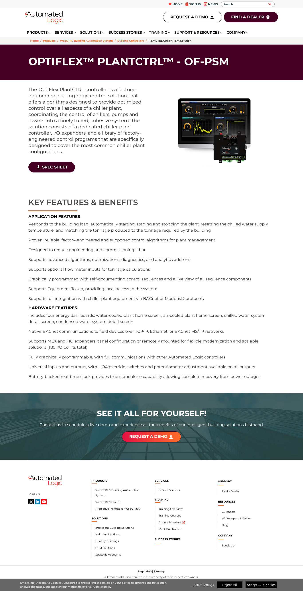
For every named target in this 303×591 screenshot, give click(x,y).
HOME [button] (175, 4)
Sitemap (159, 571)
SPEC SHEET (52, 167)
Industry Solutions (107, 534)
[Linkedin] (38, 501)
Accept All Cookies (261, 585)
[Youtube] (44, 501)
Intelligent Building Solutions (114, 527)
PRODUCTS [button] (37, 32)
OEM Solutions (105, 548)
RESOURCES (226, 501)
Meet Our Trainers (170, 529)
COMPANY (225, 535)
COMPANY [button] (236, 32)
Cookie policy (102, 586)
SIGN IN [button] (193, 4)
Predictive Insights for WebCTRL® (118, 508)
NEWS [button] (210, 4)
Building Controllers (130, 40)
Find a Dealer (230, 491)
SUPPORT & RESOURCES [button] (197, 32)
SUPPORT (225, 481)
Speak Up (228, 545)
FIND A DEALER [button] (251, 17)
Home (34, 40)
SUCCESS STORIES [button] (125, 32)
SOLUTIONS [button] (91, 32)
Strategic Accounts (108, 554)
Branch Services (169, 490)
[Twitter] (31, 501)
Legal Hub (145, 571)
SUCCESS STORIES (168, 539)
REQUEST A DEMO (151, 437)
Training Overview (171, 509)
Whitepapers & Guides (236, 518)
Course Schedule (172, 522)
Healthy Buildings (107, 541)
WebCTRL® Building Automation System (117, 492)
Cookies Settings (203, 585)
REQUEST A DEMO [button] (192, 17)
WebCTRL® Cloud (107, 502)
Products (49, 40)
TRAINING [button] (158, 32)
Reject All (229, 585)
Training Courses (170, 515)
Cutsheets (228, 511)
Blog (225, 525)
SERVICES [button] (64, 32)
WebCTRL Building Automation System (86, 40)
